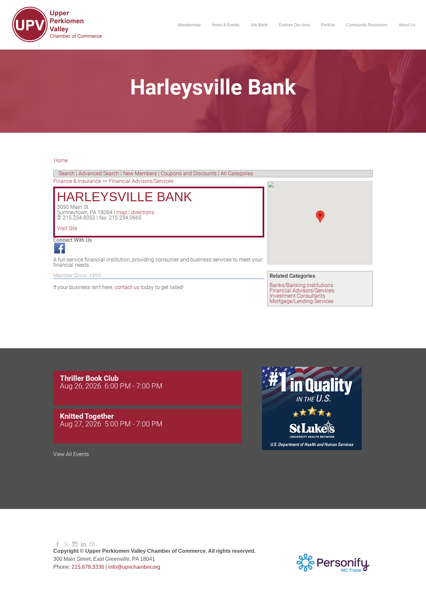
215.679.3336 (88, 567)
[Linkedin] (83, 544)
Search (67, 173)
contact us (126, 287)
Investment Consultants (297, 296)
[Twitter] (66, 544)
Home (61, 160)
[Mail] (92, 544)
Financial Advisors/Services (302, 290)
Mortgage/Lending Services (301, 301)
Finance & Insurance (77, 181)
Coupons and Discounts (189, 173)
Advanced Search (99, 173)
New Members (140, 173)
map (121, 212)
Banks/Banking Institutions (301, 285)
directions (142, 212)
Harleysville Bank (124, 197)
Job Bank (259, 25)
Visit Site (67, 228)
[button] (320, 217)
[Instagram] (75, 544)
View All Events (71, 454)
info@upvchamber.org (134, 567)
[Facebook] (57, 544)
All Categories (237, 173)
